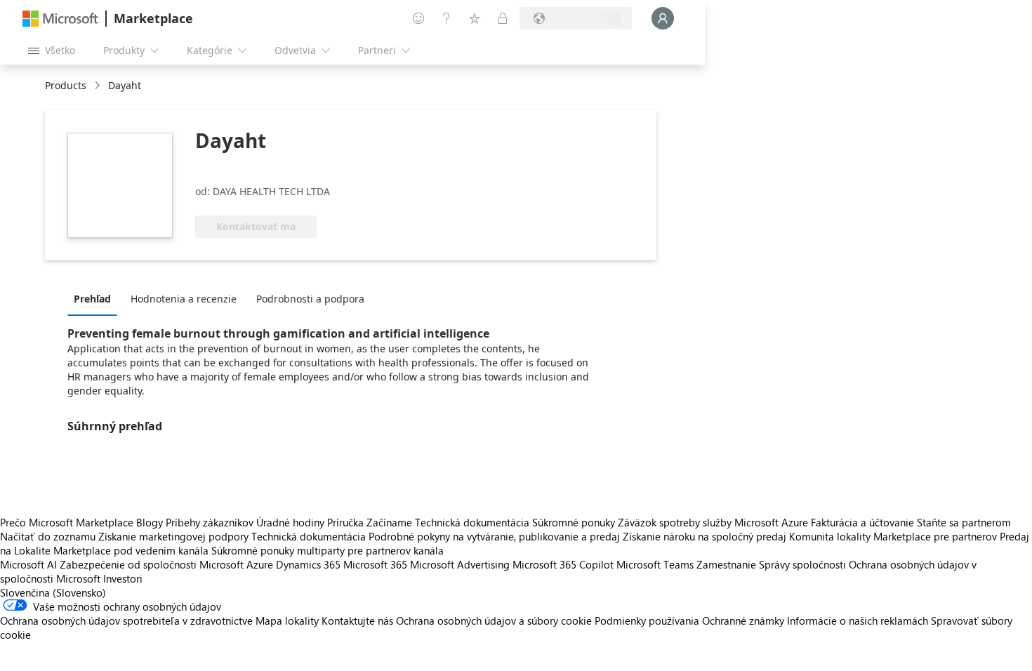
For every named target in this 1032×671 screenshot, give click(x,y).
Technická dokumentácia (472, 522)
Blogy (149, 522)
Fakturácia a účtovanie (862, 522)
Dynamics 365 (308, 564)
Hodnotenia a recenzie (184, 298)
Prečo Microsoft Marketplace (66, 522)
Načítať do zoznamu (47, 536)
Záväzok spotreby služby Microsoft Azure (714, 522)
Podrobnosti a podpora (310, 298)
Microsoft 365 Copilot (563, 564)
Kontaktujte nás (357, 620)
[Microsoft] (60, 19)
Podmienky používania (647, 620)
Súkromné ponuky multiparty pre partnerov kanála (327, 550)
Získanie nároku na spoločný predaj (704, 536)
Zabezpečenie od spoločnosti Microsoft (152, 564)
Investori (123, 578)
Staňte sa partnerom (964, 522)
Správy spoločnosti (802, 564)
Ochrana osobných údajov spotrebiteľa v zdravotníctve (126, 620)
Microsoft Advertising (460, 564)
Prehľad (92, 298)
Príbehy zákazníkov (209, 522)
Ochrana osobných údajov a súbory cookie (494, 620)
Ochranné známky (743, 620)
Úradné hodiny (290, 522)
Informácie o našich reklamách (857, 620)
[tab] (95, 298)
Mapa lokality (287, 620)
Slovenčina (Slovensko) (53, 592)
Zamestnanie (726, 564)
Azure (259, 564)
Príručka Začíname (369, 522)
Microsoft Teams (655, 564)
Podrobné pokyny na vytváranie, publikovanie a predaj (494, 536)
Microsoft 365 (375, 564)
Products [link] (65, 85)
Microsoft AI (28, 564)
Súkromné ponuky (573, 522)
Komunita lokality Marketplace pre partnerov (893, 536)
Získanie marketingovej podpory (173, 536)
